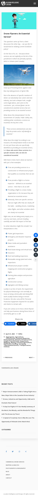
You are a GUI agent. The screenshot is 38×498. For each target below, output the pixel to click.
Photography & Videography (16, 468)
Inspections (24, 341)
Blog (7, 471)
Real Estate (8, 344)
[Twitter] (36, 240)
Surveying (22, 344)
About (8, 474)
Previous (8, 357)
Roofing (15, 344)
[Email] (36, 250)
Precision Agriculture (24, 342)
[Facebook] (36, 235)
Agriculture (19, 337)
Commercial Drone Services (15, 462)
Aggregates (10, 337)
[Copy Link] (36, 255)
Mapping (7, 342)
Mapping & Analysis (12, 465)
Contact (9, 478)
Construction (11, 338)
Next (31, 357)
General (17, 340)
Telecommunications (11, 345)
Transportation (25, 345)
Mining (13, 342)
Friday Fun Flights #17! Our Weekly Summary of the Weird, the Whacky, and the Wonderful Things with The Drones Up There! (18, 410)
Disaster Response (22, 338)
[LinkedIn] (36, 245)
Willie (20, 334)
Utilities (7, 347)
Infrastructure (26, 340)
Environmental (9, 340)
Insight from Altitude (11, 341)
